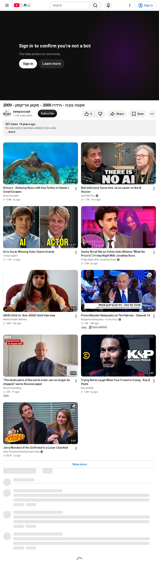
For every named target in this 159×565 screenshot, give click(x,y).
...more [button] (10, 131)
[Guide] (7, 5)
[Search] (95, 5)
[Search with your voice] (108, 5)
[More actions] (152, 114)
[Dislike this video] (100, 114)
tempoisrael (21, 111)
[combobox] (70, 5)
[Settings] (129, 5)
